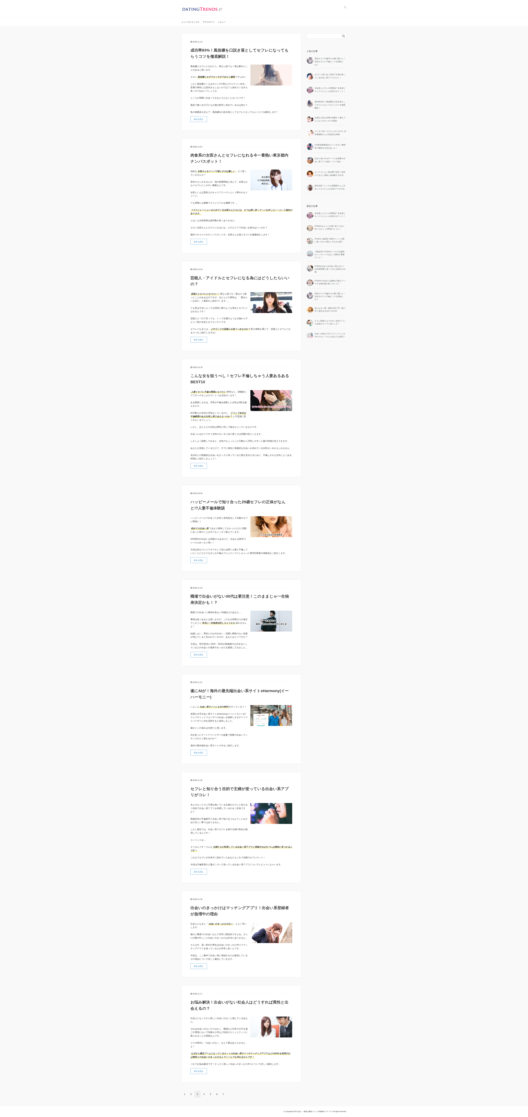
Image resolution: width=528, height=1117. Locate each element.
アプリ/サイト (209, 22)
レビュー (222, 22)
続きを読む (199, 119)
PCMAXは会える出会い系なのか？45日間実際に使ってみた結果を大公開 (330, 269)
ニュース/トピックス (190, 22)
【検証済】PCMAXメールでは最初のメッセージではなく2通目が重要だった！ (330, 254)
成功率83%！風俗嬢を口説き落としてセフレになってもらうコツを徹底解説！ (330, 105)
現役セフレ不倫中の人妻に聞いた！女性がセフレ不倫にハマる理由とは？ (330, 61)
